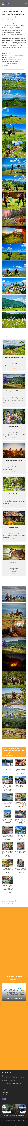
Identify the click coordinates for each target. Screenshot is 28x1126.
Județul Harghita (6, 19)
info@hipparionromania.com (14, 59)
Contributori (6, 1095)
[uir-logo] (6, 3)
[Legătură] (14, 347)
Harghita (7, 53)
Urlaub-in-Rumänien (19, 1106)
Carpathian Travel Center (14, 998)
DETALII (14, 368)
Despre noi (6, 1092)
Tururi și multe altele (8, 17)
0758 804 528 (11, 57)
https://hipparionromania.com (15, 55)
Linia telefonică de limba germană (14, 1115)
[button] (25, 3)
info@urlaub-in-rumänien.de (12, 1083)
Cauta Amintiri (8, 755)
